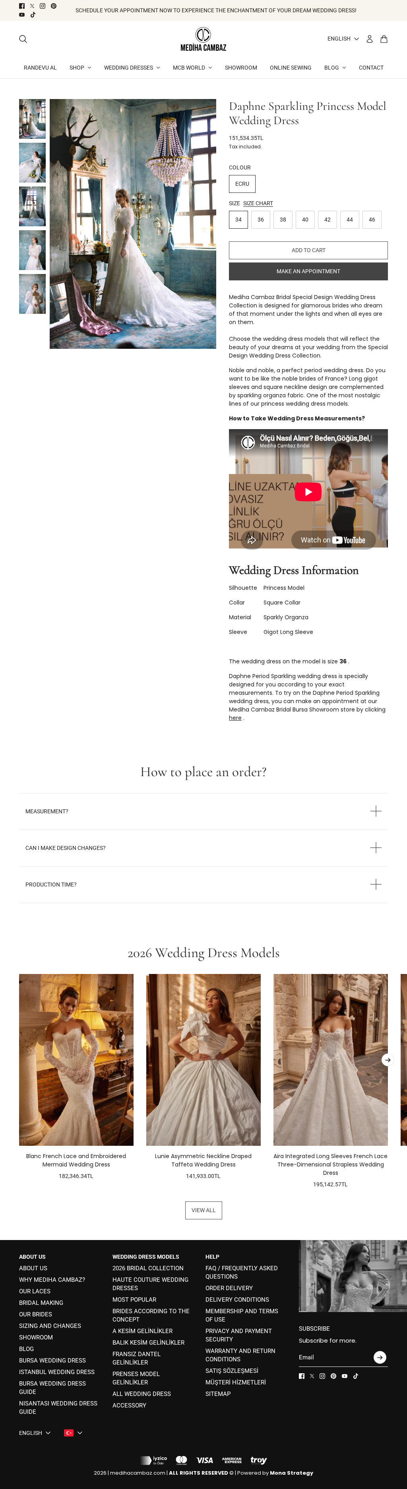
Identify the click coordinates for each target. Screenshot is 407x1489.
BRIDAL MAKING (41, 1302)
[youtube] (21, 14)
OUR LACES (34, 1291)
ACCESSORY (129, 1405)
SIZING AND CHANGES (50, 1326)
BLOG (26, 1349)
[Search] (23, 39)
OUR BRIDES (35, 1314)
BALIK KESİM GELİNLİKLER (148, 1342)
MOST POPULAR (134, 1299)
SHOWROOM (36, 1337)
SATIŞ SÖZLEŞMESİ (231, 1370)
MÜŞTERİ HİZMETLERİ (235, 1382)
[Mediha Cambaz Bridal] (203, 39)
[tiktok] (33, 14)
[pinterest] (53, 6)
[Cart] (384, 39)
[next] (388, 1060)
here (235, 718)
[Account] (370, 39)
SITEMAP (218, 1394)
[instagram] (42, 6)
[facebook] (21, 6)
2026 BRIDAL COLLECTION (148, 1268)
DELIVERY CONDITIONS (237, 1299)
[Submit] (380, 1357)
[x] (32, 6)
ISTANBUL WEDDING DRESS (57, 1372)
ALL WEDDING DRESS (141, 1394)
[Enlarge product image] (133, 224)
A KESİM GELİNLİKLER (142, 1331)
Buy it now (308, 271)
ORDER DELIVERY (229, 1288)
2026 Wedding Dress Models (204, 953)
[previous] (19, 1081)
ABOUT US (33, 1268)
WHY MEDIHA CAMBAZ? (52, 1279)
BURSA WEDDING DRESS (52, 1360)
